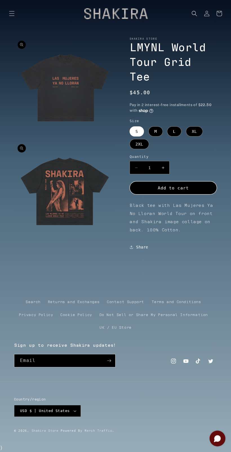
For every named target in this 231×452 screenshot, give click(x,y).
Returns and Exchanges (74, 302)
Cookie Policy (76, 315)
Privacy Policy (36, 315)
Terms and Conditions (176, 302)
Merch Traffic (98, 430)
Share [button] (142, 247)
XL (194, 131)
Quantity (139, 157)
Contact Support (125, 302)
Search (33, 302)
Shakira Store (45, 430)
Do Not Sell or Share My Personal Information (153, 315)
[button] (12, 13)
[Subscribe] (109, 360)
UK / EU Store (115, 328)
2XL (139, 144)
